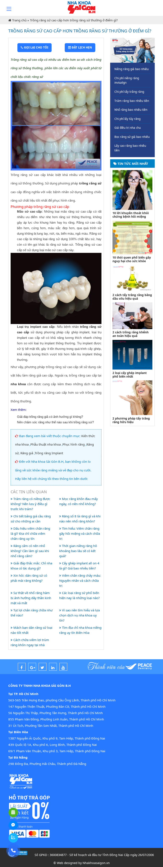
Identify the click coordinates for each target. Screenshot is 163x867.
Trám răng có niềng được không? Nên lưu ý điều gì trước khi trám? (30, 504)
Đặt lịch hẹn (81, 47)
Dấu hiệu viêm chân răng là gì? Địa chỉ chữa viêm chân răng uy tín (30, 533)
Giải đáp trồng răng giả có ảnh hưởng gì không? (50, 416)
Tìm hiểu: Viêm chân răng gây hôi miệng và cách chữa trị (79, 533)
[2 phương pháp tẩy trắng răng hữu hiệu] (132, 397)
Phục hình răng (73, 444)
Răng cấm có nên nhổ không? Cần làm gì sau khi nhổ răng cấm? (30, 551)
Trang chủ (19, 20)
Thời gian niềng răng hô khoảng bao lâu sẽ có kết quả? (78, 551)
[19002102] (13, 850)
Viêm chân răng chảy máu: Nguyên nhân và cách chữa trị (80, 580)
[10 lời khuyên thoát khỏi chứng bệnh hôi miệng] (132, 189)
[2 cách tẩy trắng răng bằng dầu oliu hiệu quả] (132, 278)
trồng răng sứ (90, 183)
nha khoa (18, 384)
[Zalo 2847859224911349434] (13, 838)
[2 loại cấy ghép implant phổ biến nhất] (132, 354)
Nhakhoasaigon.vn (96, 863)
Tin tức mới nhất (132, 163)
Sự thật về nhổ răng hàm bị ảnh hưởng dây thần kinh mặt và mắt (31, 598)
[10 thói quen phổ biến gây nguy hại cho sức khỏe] (132, 237)
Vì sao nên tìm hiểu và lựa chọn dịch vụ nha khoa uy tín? (79, 615)
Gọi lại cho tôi (35, 47)
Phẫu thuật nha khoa (45, 444)
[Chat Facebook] (13, 825)
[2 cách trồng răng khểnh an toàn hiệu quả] (132, 315)
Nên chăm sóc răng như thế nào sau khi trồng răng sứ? (55, 422)
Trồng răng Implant (49, 453)
